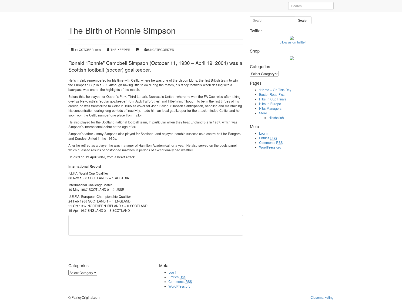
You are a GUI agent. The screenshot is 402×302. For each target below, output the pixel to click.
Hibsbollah (276, 117)
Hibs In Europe (270, 103)
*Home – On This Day (275, 89)
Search (303, 20)
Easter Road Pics (272, 94)
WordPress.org (270, 147)
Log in (263, 133)
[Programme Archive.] (68, 6)
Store (263, 113)
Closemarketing (322, 297)
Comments (271, 142)
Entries (268, 138)
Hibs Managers (270, 108)
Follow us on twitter (292, 42)
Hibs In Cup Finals (272, 99)
